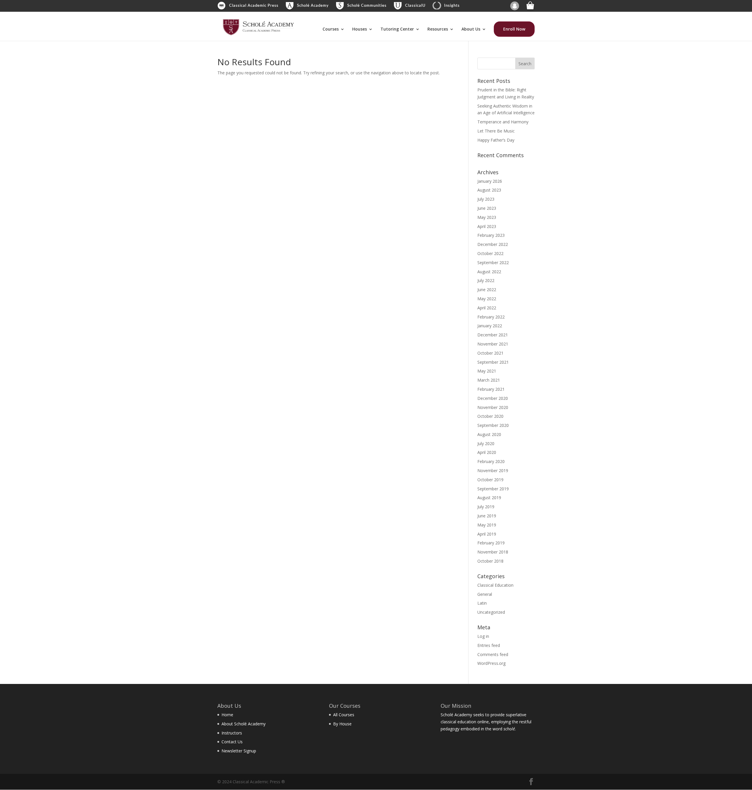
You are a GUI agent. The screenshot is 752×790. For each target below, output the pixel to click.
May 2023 (486, 217)
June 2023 (486, 208)
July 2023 (485, 199)
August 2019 (489, 497)
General (484, 594)
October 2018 (490, 561)
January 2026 (489, 181)
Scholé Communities (367, 6)
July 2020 (485, 443)
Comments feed (492, 654)
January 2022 (489, 325)
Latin (482, 603)
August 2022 (489, 271)
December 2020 (492, 398)
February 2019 (491, 543)
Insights (452, 6)
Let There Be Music (496, 131)
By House (342, 724)
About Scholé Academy (243, 724)
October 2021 (490, 353)
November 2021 (492, 344)
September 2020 (493, 425)
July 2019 (485, 506)
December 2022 (492, 244)
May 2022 (486, 298)
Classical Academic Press (253, 6)
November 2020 (492, 407)
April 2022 (486, 308)
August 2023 (489, 190)
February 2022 (491, 317)
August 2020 (489, 434)
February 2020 (491, 461)
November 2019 (492, 470)
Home (227, 714)
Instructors (231, 733)
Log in (483, 636)
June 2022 (486, 289)
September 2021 (493, 362)
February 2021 (491, 389)
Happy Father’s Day (495, 140)
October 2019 (490, 479)
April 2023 (486, 226)
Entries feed (488, 645)
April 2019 (486, 534)
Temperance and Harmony (502, 122)
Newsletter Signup (238, 751)
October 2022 (490, 253)
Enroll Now (514, 29)
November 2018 (492, 552)
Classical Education (495, 585)
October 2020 (490, 416)
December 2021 (492, 335)
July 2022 (485, 280)
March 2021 (488, 380)
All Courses (343, 714)
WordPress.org (491, 663)
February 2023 (491, 235)
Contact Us (232, 741)
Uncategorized (491, 612)
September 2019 (493, 489)
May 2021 (486, 371)
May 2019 (486, 525)
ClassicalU (415, 6)
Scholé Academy (313, 6)
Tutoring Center (397, 29)
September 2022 (493, 262)
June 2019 (486, 516)
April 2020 (486, 452)
